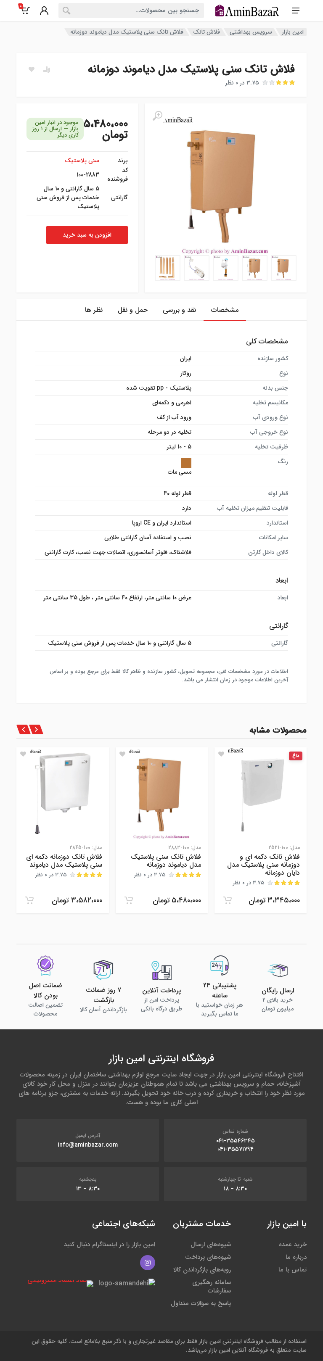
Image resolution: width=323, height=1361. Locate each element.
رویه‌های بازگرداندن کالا (202, 1270)
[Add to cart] (227, 900)
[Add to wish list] (221, 754)
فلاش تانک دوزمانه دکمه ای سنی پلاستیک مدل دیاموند (64, 861)
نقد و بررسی (179, 310)
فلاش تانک (206, 32)
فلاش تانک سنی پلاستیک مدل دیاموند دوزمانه (166, 861)
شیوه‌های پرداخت (208, 1257)
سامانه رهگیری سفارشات (211, 1286)
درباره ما (296, 1257)
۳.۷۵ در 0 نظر (242, 82)
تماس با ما (292, 1270)
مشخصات (224, 310)
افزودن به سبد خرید (87, 235)
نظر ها (94, 310)
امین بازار (293, 32)
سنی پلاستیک (82, 160)
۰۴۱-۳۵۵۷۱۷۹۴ (235, 1149)
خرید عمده (293, 1245)
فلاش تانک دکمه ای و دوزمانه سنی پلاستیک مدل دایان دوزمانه (263, 865)
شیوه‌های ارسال (211, 1245)
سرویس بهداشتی (251, 32)
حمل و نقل (133, 310)
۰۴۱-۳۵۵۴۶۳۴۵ (235, 1140)
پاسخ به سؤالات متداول (201, 1303)
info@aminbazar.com (88, 1145)
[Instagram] (147, 1262)
